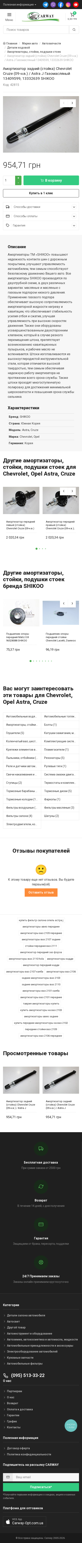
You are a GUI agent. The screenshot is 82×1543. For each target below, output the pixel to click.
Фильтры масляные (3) (59, 807)
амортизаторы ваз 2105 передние (41, 933)
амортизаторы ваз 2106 (61, 971)
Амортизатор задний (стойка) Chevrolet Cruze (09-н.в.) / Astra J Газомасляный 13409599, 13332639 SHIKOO (20, 1104)
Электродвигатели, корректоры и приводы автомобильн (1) (23, 824)
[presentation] (64, 103)
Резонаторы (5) (54, 757)
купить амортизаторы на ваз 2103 (41, 1010)
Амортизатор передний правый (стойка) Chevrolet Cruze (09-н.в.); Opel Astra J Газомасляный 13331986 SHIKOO (60, 525)
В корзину (53, 180)
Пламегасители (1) (56, 749)
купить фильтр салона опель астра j (41, 920)
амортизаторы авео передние (41, 926)
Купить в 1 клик (41, 193)
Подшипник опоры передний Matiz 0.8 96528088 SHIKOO (17, 637)
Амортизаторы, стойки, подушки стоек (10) (23, 724)
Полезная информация (18, 4)
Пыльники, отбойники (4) (22, 757)
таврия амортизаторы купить (41, 1003)
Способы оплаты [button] (25, 216)
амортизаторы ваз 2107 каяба (24, 971)
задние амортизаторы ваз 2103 (41, 977)
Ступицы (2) (14, 782)
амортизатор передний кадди (41, 965)
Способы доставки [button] (26, 207)
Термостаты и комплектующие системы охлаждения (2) (61, 782)
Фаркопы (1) (52, 799)
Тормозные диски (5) (58, 791)
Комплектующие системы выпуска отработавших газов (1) (61, 741)
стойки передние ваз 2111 (41, 945)
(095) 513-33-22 (27, 1375)
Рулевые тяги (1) (55, 766)
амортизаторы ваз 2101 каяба (41, 990)
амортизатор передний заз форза (41, 952)
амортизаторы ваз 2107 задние (41, 939)
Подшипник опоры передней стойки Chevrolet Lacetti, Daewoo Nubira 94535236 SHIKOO (61, 637)
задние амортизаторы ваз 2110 (41, 984)
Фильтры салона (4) (19, 815)
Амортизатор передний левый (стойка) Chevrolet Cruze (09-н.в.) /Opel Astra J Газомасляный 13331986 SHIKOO (21, 525)
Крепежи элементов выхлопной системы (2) (23, 749)
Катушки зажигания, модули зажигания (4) (61, 733)
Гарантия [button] (19, 225)
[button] (37, 549)
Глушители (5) (15, 733)
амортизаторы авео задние (41, 1016)
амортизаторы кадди (60, 958)
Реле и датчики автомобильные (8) (23, 766)
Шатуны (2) (51, 815)
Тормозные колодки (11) (22, 799)
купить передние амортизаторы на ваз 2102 (41, 1022)
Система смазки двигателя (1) (61, 774)
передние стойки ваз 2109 (41, 1029)
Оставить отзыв (41, 892)
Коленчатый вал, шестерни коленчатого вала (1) (23, 741)
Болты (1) (50, 724)
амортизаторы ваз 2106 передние (41, 1035)
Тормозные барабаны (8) (22, 791)
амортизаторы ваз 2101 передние (41, 997)
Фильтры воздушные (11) (23, 807)
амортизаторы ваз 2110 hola (26, 958)
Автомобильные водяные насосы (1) (23, 716)
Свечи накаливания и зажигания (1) (23, 774)
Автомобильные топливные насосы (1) (61, 716)
